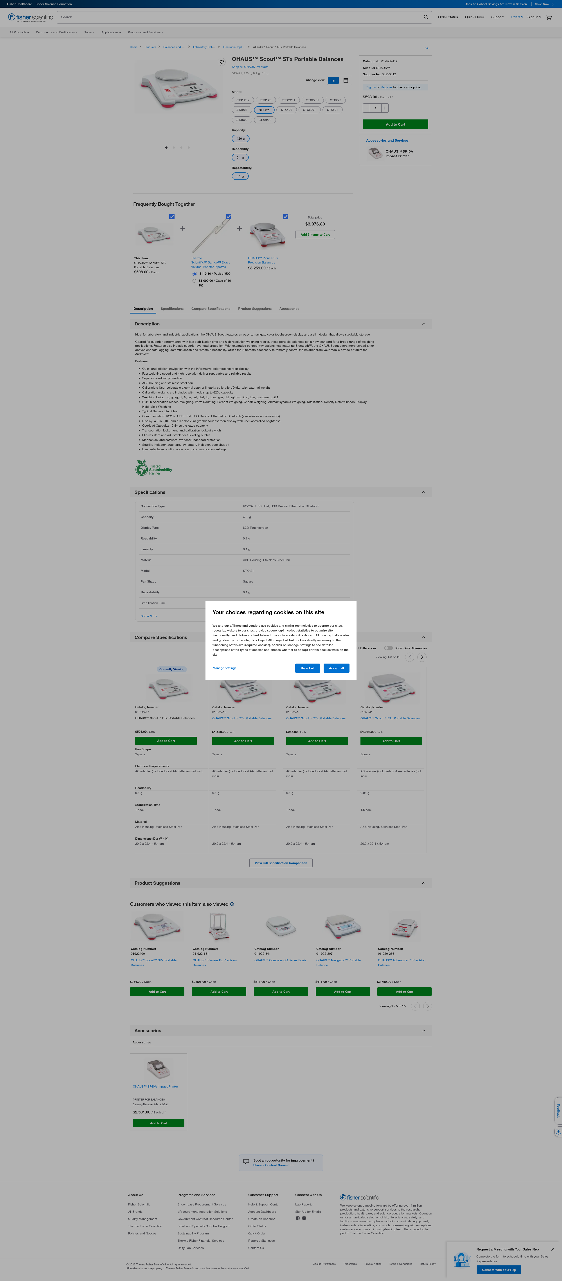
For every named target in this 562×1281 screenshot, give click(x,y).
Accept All (336, 668)
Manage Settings (224, 668)
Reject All (308, 668)
